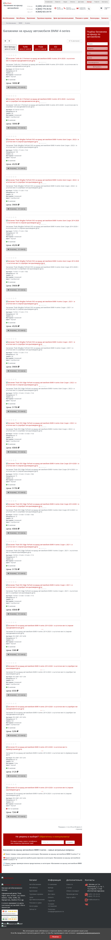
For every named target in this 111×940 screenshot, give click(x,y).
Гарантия (51, 901)
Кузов (90, 58)
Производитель (93, 62)
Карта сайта (70, 897)
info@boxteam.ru (93, 899)
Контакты (105, 2)
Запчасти (104, 18)
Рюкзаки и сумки (81, 18)
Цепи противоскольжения (63, 18)
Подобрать (97, 67)
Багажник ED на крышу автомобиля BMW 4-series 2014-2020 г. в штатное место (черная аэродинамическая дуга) (38, 632)
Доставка (81, 2)
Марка (90, 44)
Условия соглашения (52, 905)
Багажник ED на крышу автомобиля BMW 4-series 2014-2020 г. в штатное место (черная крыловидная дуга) (38, 794)
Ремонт (51, 891)
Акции (65, 2)
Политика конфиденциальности (56, 910)
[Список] (5, 41)
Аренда (89, 2)
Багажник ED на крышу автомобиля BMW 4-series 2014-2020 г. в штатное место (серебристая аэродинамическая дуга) (41, 713)
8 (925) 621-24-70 (43, 12)
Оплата (72, 2)
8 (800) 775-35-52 (43, 9)
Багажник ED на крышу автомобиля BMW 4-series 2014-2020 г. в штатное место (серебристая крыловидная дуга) (41, 673)
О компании (48, 2)
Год (89, 53)
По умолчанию (75, 41)
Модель (90, 48)
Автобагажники (8, 18)
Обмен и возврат (72, 891)
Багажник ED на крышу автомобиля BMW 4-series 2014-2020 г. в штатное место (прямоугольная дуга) (42, 754)
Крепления (31, 18)
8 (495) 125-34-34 (43, 6)
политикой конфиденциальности (88, 933)
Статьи (69, 888)
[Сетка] (9, 41)
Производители (72, 894)
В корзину (12, 87)
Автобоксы (20, 18)
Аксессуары (94, 18)
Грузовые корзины (44, 18)
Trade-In (96, 2)
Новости (57, 2)
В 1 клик (21, 87)
